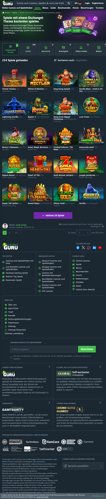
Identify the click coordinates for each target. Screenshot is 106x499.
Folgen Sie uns (83, 244)
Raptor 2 (38, 118)
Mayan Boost (14, 176)
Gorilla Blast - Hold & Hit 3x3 (91, 90)
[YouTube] (100, 247)
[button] (83, 465)
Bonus (45, 7)
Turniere (100, 7)
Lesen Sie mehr (42, 497)
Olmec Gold (64, 204)
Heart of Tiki (36, 176)
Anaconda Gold (88, 148)
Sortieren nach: (66, 60)
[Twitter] (83, 247)
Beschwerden (64, 7)
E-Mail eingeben (18, 347)
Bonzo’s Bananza (14, 148)
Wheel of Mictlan (38, 90)
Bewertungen (87, 7)
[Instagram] (89, 247)
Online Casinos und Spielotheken (17, 7)
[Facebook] (78, 247)
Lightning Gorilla (12, 118)
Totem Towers (11, 90)
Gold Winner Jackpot (65, 176)
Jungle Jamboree (89, 176)
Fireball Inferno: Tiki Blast (63, 148)
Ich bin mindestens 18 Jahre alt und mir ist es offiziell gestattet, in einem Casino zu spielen (52, 357)
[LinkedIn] (94, 247)
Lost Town (89, 117)
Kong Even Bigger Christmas (65, 119)
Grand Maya (40, 203)
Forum (76, 7)
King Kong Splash (64, 90)
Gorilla (88, 203)
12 (16, 232)
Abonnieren (87, 349)
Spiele (37, 7)
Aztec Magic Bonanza (40, 148)
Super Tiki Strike (12, 204)
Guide (53, 7)
